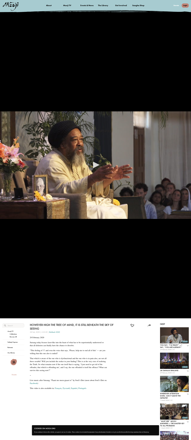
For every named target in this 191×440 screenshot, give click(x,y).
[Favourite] (188, 346)
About (49, 5)
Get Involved (121, 5)
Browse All (13, 337)
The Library (103, 5)
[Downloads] (144, 325)
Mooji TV (67, 5)
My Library (11, 353)
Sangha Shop (138, 5)
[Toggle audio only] (138, 326)
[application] (95, 165)
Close (156, 428)
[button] (95, 165)
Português (82, 388)
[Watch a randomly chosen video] (14, 365)
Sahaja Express (13, 342)
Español (74, 388)
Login (185, 5)
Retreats (10, 347)
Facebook (33, 383)
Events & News (87, 5)
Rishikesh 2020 (54, 332)
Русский (66, 388)
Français (58, 388)
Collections (13, 334)
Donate (176, 5)
